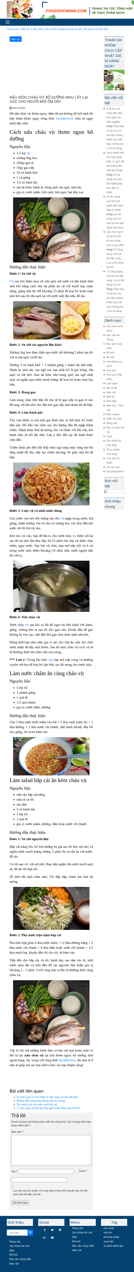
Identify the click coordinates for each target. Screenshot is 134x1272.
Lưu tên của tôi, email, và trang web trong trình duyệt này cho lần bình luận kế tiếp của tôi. (50, 1192)
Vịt (12, 281)
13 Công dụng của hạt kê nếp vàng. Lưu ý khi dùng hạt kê (115, 258)
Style (109, 436)
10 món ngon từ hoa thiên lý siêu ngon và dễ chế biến (47, 1097)
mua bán (109, 1241)
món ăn (108, 1232)
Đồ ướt (110, 357)
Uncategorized (114, 471)
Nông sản (111, 422)
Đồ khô (110, 352)
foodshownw (65, 118)
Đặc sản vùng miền (20, 1258)
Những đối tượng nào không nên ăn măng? (41, 1100)
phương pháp (111, 1236)
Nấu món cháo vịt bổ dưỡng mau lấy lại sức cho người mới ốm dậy (70, 28)
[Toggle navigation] (8, 22)
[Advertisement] (51, 69)
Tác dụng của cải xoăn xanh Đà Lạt (37, 1104)
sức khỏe (109, 1228)
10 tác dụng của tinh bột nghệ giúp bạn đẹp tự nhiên (114, 183)
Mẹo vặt (111, 392)
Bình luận (17, 1131)
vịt (28, 153)
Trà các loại (113, 466)
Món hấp (111, 400)
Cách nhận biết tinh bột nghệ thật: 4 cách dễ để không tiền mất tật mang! (115, 161)
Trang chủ (12, 28)
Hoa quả (111, 370)
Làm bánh (112, 383)
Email (83, 1170)
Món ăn (25, 28)
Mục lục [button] (15, 39)
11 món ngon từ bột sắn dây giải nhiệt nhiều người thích (48, 1108)
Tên (14, 1171)
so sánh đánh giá (113, 1245)
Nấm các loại (113, 418)
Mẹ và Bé (111, 387)
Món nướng (112, 414)
